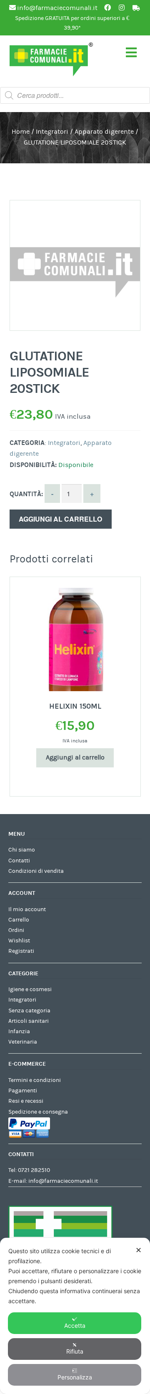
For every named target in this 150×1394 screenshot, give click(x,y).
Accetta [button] (74, 1325)
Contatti (19, 860)
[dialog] (75, 1316)
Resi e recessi (25, 1101)
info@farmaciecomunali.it (63, 1181)
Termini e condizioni (34, 1080)
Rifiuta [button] (74, 1351)
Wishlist (19, 940)
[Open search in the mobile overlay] (75, 95)
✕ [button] (138, 1250)
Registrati (21, 951)
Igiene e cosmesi (30, 989)
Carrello (18, 920)
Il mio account (27, 909)
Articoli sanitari (28, 1021)
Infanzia (19, 1031)
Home (21, 131)
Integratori (52, 131)
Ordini (16, 930)
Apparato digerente (104, 131)
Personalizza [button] (75, 1377)
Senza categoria (29, 1010)
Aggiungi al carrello (60, 519)
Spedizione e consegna (38, 1112)
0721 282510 (34, 1170)
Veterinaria (22, 1042)
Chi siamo (21, 850)
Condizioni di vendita (36, 871)
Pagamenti (22, 1090)
